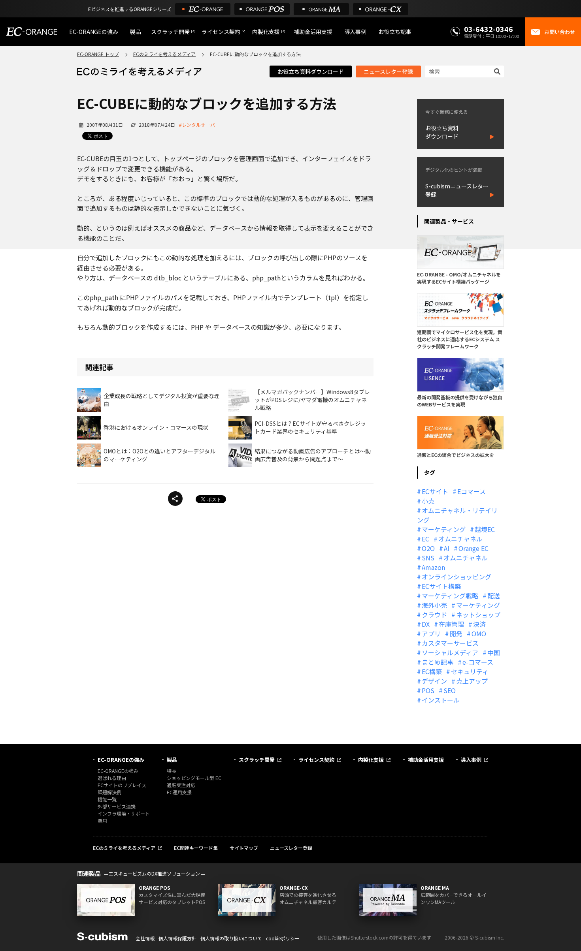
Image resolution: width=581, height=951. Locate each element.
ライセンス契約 (221, 32)
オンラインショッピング (456, 576)
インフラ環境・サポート (124, 813)
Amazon (433, 567)
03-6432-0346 (488, 29)
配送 (493, 595)
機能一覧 (107, 799)
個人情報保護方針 (177, 938)
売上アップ (472, 681)
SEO (449, 690)
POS (428, 690)
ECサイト (435, 491)
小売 (428, 501)
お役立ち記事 (394, 32)
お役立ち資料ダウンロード (310, 71)
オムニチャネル (460, 538)
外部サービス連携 (117, 806)
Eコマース (471, 491)
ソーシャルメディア (450, 652)
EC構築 (432, 671)
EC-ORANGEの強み (93, 32)
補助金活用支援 (313, 32)
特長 (171, 770)
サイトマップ (244, 847)
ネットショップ (478, 614)
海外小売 (434, 605)
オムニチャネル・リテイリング (457, 515)
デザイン (434, 681)
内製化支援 (266, 32)
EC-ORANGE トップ (98, 54)
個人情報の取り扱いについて (231, 938)
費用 (102, 820)
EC (425, 538)
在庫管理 (451, 624)
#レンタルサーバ (197, 124)
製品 (135, 32)
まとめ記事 (437, 662)
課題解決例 (109, 792)
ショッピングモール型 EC (194, 777)
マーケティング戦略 (450, 595)
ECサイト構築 (441, 586)
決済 (479, 624)
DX (426, 624)
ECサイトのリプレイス (122, 785)
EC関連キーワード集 (196, 847)
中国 (493, 652)
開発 (456, 633)
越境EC (485, 529)
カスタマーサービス (450, 643)
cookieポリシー (283, 938)
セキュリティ (470, 671)
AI (446, 548)
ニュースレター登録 (388, 71)
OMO (479, 633)
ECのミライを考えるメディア (164, 54)
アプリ (431, 633)
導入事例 (355, 32)
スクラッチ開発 (170, 32)
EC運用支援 (179, 792)
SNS (428, 557)
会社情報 (145, 938)
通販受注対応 (181, 785)
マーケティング (444, 529)
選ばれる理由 (112, 777)
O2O (428, 548)
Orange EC (473, 548)
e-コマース (477, 662)
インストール (441, 700)
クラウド (434, 614)
